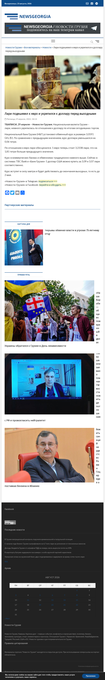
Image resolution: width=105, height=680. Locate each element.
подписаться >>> (47, 181)
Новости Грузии (12, 671)
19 (40, 605)
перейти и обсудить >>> (52, 184)
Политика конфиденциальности (88, 666)
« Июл (7, 618)
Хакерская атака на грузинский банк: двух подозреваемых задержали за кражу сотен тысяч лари (45, 557)
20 (52, 605)
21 (65, 605)
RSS (6, 561)
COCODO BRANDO (77, 672)
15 (77, 600)
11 (28, 600)
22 (77, 605)
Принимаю (91, 676)
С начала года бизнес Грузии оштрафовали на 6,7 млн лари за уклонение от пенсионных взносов (45, 544)
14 (65, 600)
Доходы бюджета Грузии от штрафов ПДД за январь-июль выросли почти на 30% (38, 548)
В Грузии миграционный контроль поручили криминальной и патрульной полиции (38, 539)
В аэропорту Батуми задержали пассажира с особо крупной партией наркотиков (38, 552)
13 (52, 600)
